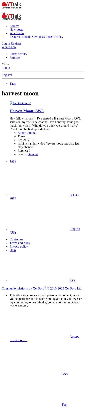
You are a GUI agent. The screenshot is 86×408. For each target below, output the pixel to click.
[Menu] (3, 12)
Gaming (33, 154)
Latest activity (54, 36)
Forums (14, 26)
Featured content (20, 36)
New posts (16, 29)
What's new (17, 33)
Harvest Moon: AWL (27, 111)
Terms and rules (20, 243)
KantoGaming (27, 132)
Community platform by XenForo (42, 288)
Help (13, 250)
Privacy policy (19, 246)
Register (15, 57)
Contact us (16, 239)
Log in (6, 67)
